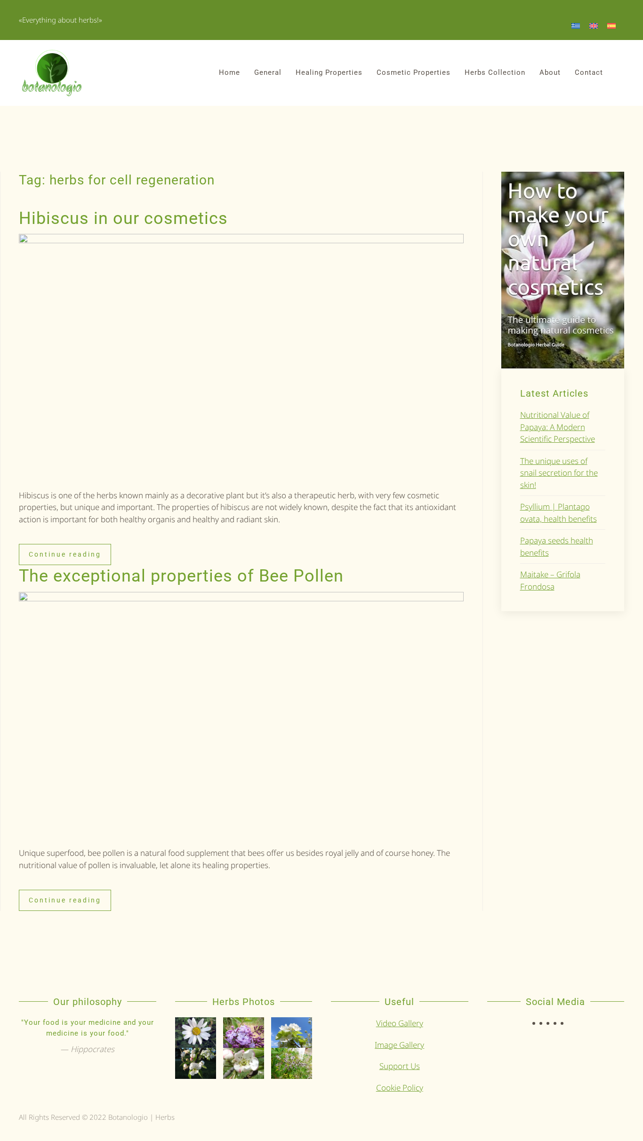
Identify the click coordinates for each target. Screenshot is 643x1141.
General (267, 72)
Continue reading (65, 554)
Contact (589, 72)
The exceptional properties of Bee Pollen (181, 576)
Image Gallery (399, 1044)
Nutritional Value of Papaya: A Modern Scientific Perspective (557, 426)
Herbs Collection (495, 72)
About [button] (550, 72)
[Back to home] (52, 73)
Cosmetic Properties (413, 72)
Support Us (399, 1066)
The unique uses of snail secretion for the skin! (559, 472)
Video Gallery (399, 1023)
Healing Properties (329, 72)
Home (229, 72)
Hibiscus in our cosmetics (123, 218)
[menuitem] (576, 25)
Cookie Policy (399, 1087)
